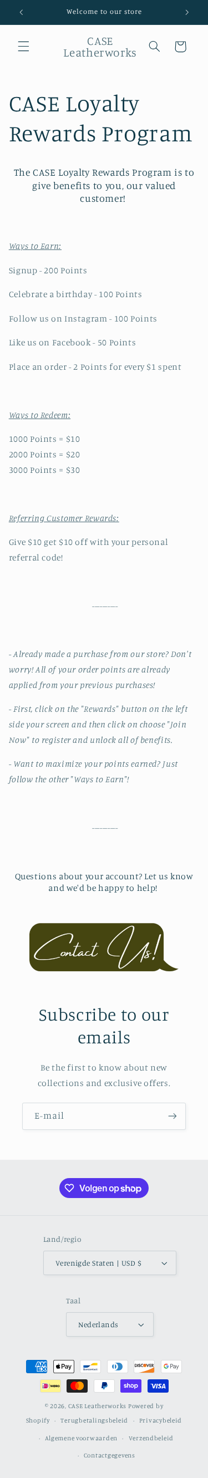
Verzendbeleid (151, 1438)
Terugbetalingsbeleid (94, 1420)
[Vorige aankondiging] (21, 12)
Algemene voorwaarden (81, 1438)
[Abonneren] (172, 1116)
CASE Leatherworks (97, 1406)
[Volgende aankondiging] (187, 12)
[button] (23, 46)
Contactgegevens (109, 1455)
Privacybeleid (160, 1420)
